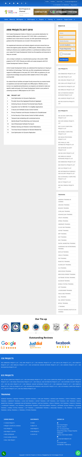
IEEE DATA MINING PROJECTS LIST (34, 379)
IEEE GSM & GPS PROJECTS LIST (66, 83)
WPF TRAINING (62, 234)
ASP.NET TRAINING (63, 230)
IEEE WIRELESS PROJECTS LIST (66, 90)
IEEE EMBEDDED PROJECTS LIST (67, 73)
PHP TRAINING (62, 258)
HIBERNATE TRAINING (64, 224)
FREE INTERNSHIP (9, 434)
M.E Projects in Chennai (24, 10)
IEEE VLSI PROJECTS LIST (64, 168)
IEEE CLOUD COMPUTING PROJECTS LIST (55, 379)
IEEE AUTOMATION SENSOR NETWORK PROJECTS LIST (44, 365)
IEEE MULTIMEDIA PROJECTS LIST (27, 388)
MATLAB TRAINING (63, 252)
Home (6, 19)
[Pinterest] (26, 3)
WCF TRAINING (62, 237)
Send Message (64, 59)
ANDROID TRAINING (6, 398)
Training (50, 19)
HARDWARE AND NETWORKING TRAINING (25, 403)
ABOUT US (34, 426)
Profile (47, 1)
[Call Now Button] (4, 453)
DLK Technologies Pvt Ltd (56, 455)
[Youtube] (18, 3)
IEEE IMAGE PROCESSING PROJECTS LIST (21, 382)
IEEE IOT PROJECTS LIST (64, 182)
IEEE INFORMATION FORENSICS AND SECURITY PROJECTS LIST (40, 386)
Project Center (68, 19)
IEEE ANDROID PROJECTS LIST (66, 98)
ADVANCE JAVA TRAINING (65, 214)
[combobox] (67, 45)
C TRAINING (61, 306)
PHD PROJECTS (35, 431)
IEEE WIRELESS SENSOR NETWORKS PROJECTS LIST (37, 384)
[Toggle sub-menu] (25, 19)
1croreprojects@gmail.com (70, 1)
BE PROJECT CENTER (9, 431)
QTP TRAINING (62, 287)
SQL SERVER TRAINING (64, 300)
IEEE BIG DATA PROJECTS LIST (66, 153)
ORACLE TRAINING (63, 255)
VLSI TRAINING (62, 268)
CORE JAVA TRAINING (64, 211)
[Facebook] (6, 3)
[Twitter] (10, 3)
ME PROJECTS (35, 428)
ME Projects (19, 19)
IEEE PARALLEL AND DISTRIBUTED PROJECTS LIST (47, 382)
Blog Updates (74, 5)
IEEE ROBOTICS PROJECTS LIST (66, 86)
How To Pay (59, 1)
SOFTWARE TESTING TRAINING (66, 277)
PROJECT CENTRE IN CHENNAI (12, 426)
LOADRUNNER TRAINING (65, 290)
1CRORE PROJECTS (9, 423)
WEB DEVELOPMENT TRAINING (66, 274)
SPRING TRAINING (63, 221)
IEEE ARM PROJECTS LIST (65, 77)
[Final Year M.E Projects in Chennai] (56, 12)
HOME (33, 423)
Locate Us (59, 19)
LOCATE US (34, 434)
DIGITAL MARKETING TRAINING (66, 243)
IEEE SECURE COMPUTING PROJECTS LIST (12, 379)
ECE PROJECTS (8, 428)
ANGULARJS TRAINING (64, 293)
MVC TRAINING (62, 240)
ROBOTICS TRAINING (64, 261)
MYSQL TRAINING (63, 303)
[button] (3, 327)
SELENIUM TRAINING (64, 281)
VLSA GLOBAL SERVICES (10, 437)
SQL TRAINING (62, 297)
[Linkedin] (14, 3)
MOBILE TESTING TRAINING (65, 284)
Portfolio (53, 1)
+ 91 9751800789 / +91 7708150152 (61, 5)
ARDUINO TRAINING (63, 205)
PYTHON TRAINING (31, 410)
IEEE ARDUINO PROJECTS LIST (66, 80)
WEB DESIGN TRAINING (64, 271)
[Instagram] (22, 3)
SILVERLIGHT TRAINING (64, 265)
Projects (41, 19)
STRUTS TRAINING (63, 217)
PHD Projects (31, 19)
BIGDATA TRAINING (63, 208)
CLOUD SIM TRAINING (64, 227)
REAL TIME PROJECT (9, 440)
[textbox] (65, 45)
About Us (12, 19)
